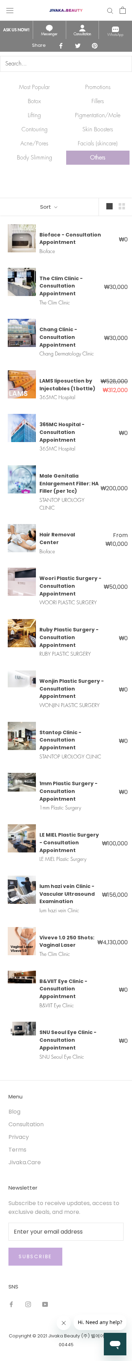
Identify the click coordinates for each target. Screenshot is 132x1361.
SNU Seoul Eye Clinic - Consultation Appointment (67, 1040)
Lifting (34, 115)
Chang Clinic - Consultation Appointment (58, 337)
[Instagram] (28, 1304)
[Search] (110, 10)
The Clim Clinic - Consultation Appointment (61, 286)
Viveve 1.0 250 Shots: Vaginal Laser (66, 941)
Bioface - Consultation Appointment (70, 238)
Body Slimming (34, 157)
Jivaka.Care (24, 1162)
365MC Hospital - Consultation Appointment (61, 432)
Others (97, 157)
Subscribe (35, 1256)
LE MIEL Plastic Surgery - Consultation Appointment (69, 842)
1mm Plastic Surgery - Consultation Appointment (68, 791)
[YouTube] (45, 1304)
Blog (14, 1112)
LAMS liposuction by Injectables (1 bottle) (67, 384)
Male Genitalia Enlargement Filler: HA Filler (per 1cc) (69, 483)
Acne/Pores (34, 143)
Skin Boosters (97, 129)
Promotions (98, 87)
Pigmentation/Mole (97, 115)
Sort (46, 206)
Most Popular (34, 87)
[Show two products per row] (122, 206)
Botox (34, 101)
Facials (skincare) (98, 143)
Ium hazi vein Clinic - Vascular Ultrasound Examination (67, 894)
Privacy (18, 1137)
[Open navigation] (9, 10)
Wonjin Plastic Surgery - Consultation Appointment (71, 689)
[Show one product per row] (109, 206)
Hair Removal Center (57, 538)
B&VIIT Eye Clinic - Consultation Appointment (63, 989)
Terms (17, 1150)
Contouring (34, 129)
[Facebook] (11, 1304)
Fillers (98, 101)
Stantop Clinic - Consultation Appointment (60, 740)
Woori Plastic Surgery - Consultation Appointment (70, 586)
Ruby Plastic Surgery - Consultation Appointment (69, 637)
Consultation (26, 1124)
